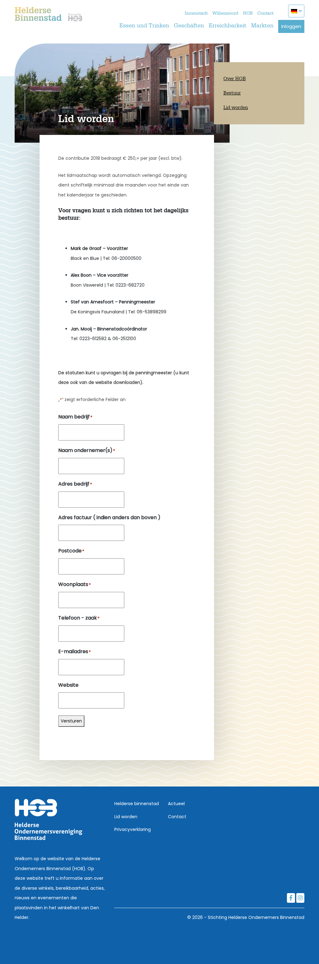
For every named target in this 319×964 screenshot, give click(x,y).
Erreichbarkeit (227, 25)
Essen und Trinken (144, 25)
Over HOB (234, 79)
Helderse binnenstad (136, 803)
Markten (262, 25)
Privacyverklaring (132, 829)
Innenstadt (196, 13)
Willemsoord (225, 13)
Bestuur (232, 93)
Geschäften (189, 25)
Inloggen (291, 26)
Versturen (71, 721)
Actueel (176, 803)
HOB (248, 13)
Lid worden (235, 108)
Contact (265, 13)
